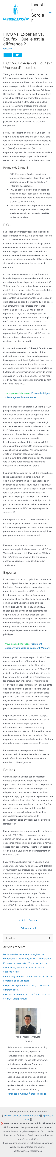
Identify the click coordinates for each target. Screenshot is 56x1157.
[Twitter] (17, 55)
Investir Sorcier (38, 12)
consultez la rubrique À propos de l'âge (26, 1093)
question (7, 48)
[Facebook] (8, 55)
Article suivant (28, 928)
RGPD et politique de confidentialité (22, 1115)
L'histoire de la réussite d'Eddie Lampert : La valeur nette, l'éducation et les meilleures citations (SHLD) (25, 967)
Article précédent (28, 920)
